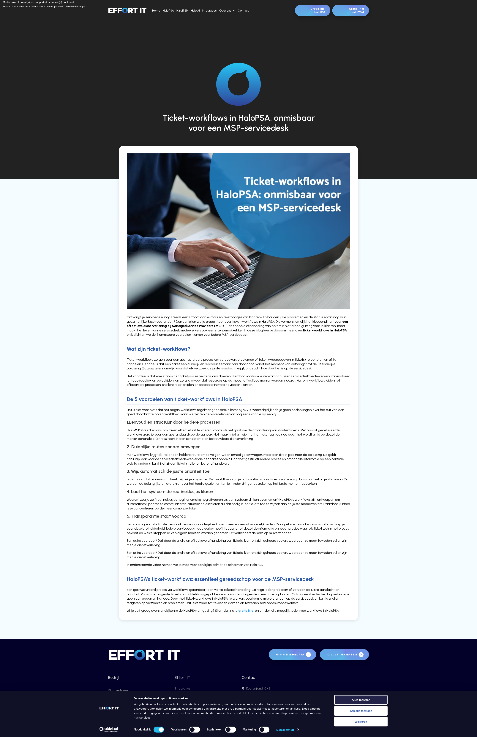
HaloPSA (168, 10)
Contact (243, 10)
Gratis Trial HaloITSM (356, 10)
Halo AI (195, 10)
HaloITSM (182, 10)
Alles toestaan (361, 699)
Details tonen (285, 729)
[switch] (194, 730)
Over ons (225, 10)
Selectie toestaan (361, 710)
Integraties (209, 10)
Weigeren (361, 721)
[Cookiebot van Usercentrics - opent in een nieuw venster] (109, 730)
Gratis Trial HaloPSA (317, 10)
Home (156, 10)
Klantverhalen (118, 690)
